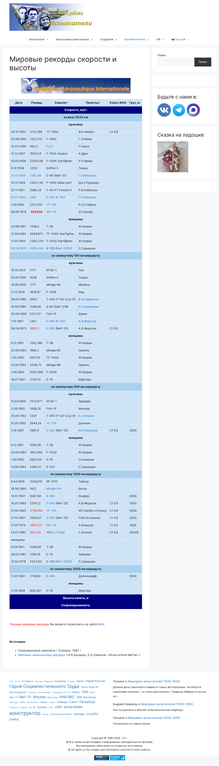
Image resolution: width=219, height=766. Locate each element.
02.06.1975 (18, 248)
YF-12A (51, 204)
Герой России (95, 681)
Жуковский (58, 692)
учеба (13, 719)
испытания (73, 707)
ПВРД (22, 702)
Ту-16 (32, 707)
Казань (76, 692)
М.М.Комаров (88, 430)
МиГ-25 (13, 697)
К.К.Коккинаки (89, 306)
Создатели (106, 39)
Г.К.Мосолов (87, 175)
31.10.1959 (18, 175)
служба (92, 714)
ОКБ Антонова (86, 697)
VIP (158, 39)
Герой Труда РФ (89, 687)
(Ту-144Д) (58, 532)
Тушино (42, 707)
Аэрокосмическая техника (72, 39)
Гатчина (71, 681)
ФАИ (101, 624)
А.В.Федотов (87, 321)
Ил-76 (67, 692)
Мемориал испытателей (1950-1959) (154, 681)
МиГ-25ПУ (63, 248)
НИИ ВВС (67, 697)
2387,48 (35, 175)
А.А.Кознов (86, 416)
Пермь (43, 702)
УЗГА (51, 707)
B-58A (50, 496)
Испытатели (36, 39)
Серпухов (13, 707)
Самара (62, 702)
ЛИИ (85, 692)
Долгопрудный (17, 692)
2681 (33, 197)
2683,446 (36, 248)
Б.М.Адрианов (89, 299)
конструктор (25, 713)
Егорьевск (32, 692)
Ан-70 (17, 681)
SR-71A (51, 212)
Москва (39, 697)
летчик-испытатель (61, 714)
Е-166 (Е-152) (55, 197)
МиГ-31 (25, 697)
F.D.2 (49, 146)
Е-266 (50, 328)
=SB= (124, 738)
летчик (45, 714)
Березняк (48, 681)
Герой (80, 681)
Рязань (52, 702)
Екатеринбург (44, 692)
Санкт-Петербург (82, 702)
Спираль (24, 707)
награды (79, 714)
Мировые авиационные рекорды (41, 655)
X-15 (11, 681)
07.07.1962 (18, 197)
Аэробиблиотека (134, 39)
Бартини (39, 681)
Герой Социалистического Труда (44, 686)
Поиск (161, 55)
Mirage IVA (53, 488)
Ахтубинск (28, 681)
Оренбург (13, 702)
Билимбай (60, 681)
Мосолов (52, 697)
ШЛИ (58, 707)
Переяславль (32, 702)
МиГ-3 (92, 692)
